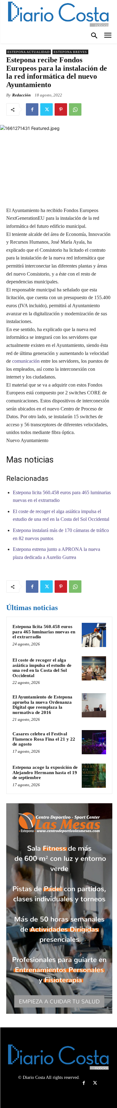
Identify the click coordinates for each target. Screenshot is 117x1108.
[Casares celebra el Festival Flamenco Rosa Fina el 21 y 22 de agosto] (94, 742)
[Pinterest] (61, 109)
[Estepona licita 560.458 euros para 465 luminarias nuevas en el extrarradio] (94, 635)
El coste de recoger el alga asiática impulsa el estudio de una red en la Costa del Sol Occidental (41, 668)
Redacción (21, 95)
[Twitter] (46, 109)
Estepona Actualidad (28, 52)
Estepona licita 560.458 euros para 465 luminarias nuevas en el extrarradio (43, 631)
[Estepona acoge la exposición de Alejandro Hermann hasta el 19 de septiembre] (94, 776)
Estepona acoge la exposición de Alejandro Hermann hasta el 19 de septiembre (45, 772)
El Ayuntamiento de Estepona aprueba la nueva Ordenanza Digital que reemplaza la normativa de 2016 (42, 704)
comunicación (26, 361)
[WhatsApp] (75, 109)
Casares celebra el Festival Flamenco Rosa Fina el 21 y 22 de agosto (43, 739)
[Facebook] (32, 109)
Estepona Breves (70, 52)
